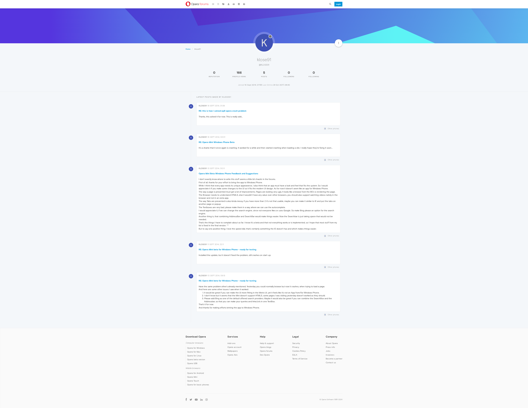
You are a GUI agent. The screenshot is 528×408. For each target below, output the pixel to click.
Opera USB (192, 363)
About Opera (332, 343)
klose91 (203, 106)
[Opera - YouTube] (196, 399)
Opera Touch (193, 381)
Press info (330, 347)
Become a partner (334, 359)
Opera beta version (196, 359)
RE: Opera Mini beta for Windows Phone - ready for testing (227, 249)
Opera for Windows (196, 348)
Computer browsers (194, 343)
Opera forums (266, 351)
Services (232, 336)
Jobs (328, 351)
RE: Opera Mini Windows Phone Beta (217, 142)
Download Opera (196, 336)
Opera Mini (192, 377)
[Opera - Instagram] (206, 399)
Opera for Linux (194, 356)
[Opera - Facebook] (186, 399)
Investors (330, 355)
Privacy (295, 347)
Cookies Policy (299, 351)
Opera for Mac (194, 352)
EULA (294, 355)
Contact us (331, 362)
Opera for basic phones (198, 385)
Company (331, 336)
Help (262, 336)
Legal (295, 336)
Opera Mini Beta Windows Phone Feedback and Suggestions (228, 173)
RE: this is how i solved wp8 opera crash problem (222, 111)
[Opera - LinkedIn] (201, 399)
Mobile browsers (193, 368)
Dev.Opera (265, 355)
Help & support (267, 343)
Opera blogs (265, 347)
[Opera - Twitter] (190, 399)
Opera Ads (232, 355)
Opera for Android (195, 373)
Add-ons (231, 343)
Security (296, 343)
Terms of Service (299, 359)
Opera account (234, 347)
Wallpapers (232, 351)
